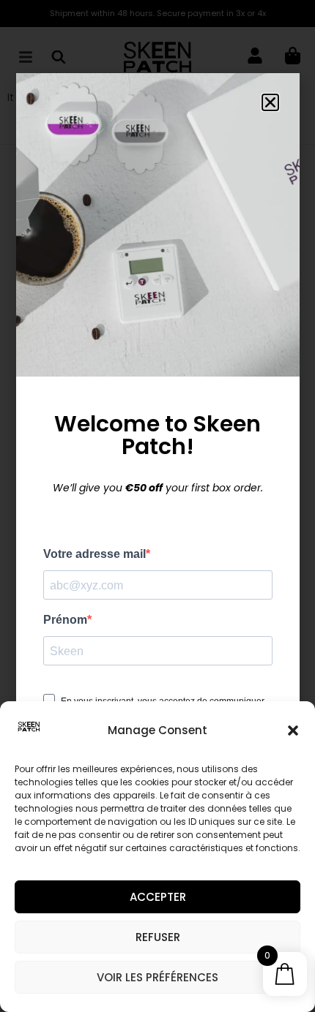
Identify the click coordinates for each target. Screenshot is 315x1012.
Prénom (65, 620)
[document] (157, 506)
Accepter (158, 897)
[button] (293, 730)
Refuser (158, 937)
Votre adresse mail (94, 554)
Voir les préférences (157, 977)
